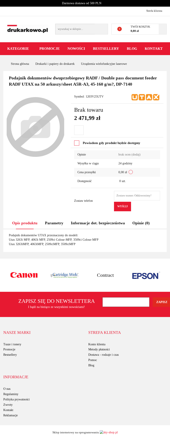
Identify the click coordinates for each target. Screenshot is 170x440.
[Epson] (146, 275)
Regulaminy (10, 394)
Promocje (49, 48)
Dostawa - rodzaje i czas (103, 354)
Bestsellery (106, 48)
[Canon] (23, 275)
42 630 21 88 (7, 10)
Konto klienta (96, 344)
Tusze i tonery (12, 344)
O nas (6, 388)
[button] (17, 333)
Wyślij (122, 206)
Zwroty (8, 404)
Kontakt (154, 48)
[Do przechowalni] (79, 130)
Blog (132, 48)
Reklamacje (10, 415)
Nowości (76, 48)
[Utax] (145, 96)
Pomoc (92, 360)
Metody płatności (99, 349)
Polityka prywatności (16, 399)
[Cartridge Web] (64, 275)
